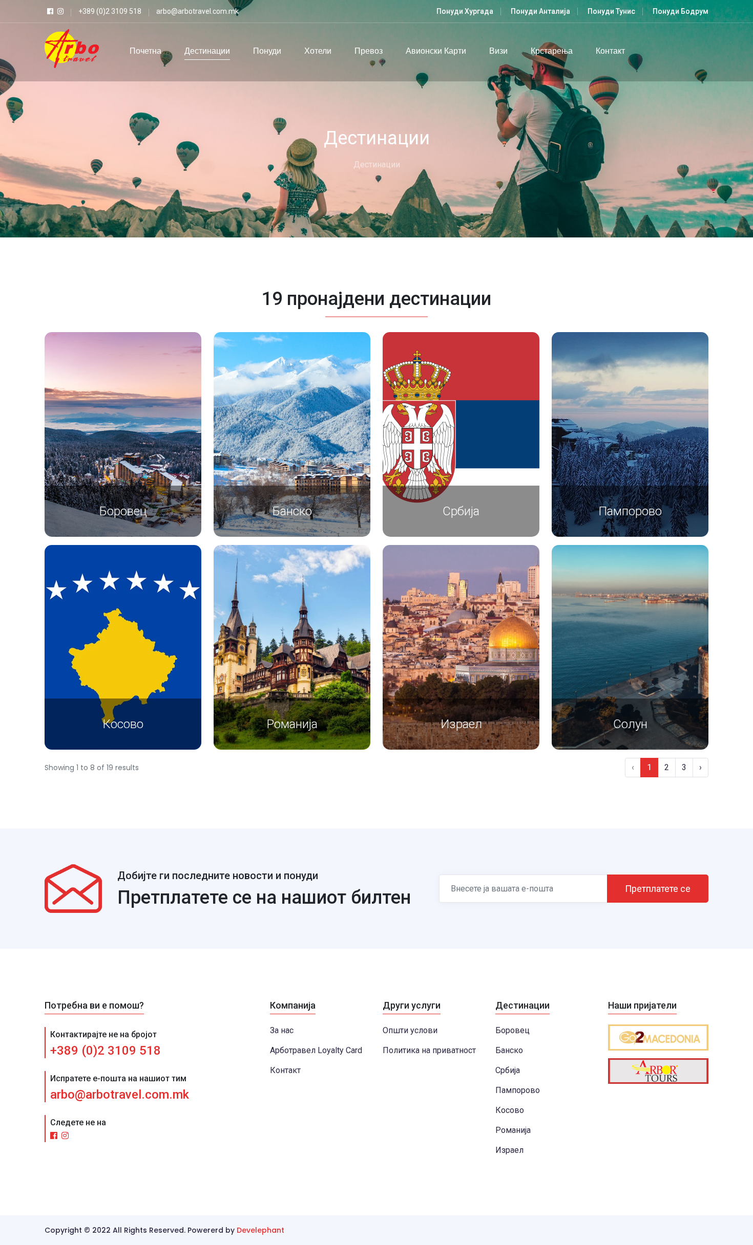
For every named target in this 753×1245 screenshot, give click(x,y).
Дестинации (207, 51)
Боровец (123, 511)
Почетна (145, 51)
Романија (292, 724)
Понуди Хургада (464, 11)
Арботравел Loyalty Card (316, 1050)
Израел (461, 724)
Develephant (260, 1230)
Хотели (317, 51)
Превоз (368, 51)
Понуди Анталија (540, 11)
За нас (282, 1030)
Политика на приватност (429, 1050)
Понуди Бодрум (680, 11)
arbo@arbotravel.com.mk (119, 1094)
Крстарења (552, 51)
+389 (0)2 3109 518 (105, 1050)
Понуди (267, 51)
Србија (461, 511)
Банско (292, 511)
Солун (630, 724)
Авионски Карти (436, 51)
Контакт (610, 51)
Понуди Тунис (611, 11)
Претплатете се (658, 888)
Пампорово (630, 511)
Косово (122, 724)
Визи (498, 51)
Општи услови (410, 1030)
